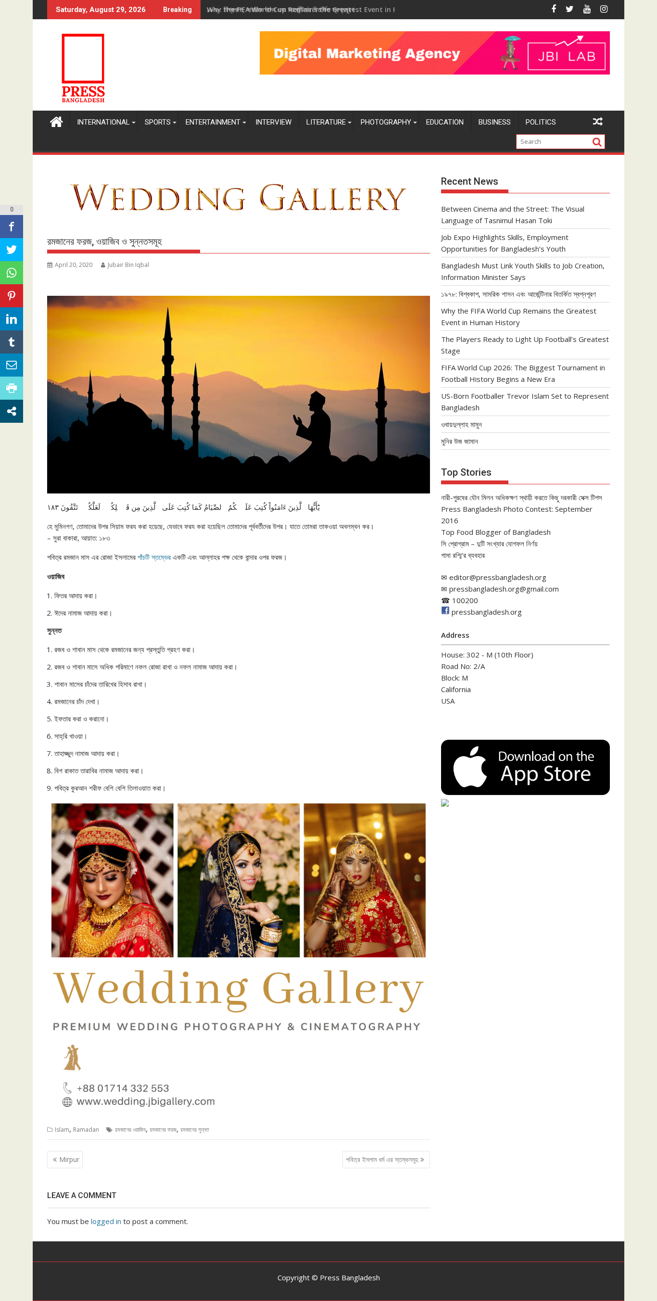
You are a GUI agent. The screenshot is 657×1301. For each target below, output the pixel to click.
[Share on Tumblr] (11, 342)
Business (495, 122)
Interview (273, 122)
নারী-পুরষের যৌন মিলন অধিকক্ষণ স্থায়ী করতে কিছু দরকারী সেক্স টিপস (521, 497)
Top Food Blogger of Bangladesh (496, 532)
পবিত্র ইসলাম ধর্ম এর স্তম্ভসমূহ (382, 1159)
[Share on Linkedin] (11, 318)
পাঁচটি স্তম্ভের (154, 557)
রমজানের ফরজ (163, 1129)
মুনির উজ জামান (459, 441)
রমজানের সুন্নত (194, 1129)
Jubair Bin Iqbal (128, 265)
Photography (386, 122)
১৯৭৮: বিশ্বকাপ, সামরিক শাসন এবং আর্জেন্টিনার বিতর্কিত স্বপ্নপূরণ (518, 294)
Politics (541, 122)
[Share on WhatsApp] (11, 272)
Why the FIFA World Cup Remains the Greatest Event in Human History (325, 9)
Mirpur (69, 1159)
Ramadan (86, 1129)
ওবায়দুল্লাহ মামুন (461, 424)
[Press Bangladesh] (56, 120)
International (103, 122)
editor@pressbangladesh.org (497, 577)
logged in (106, 1221)
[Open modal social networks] (11, 411)
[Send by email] (11, 365)
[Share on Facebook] (11, 226)
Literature (326, 122)
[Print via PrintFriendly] (11, 388)
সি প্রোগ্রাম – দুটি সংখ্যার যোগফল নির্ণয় (489, 543)
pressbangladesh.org (487, 612)
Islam (62, 1129)
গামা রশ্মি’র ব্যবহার (463, 555)
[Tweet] (11, 249)
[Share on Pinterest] (11, 295)
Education (445, 122)
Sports (158, 122)
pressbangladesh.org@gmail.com (504, 589)
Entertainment (213, 122)
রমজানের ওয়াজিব (130, 1129)
